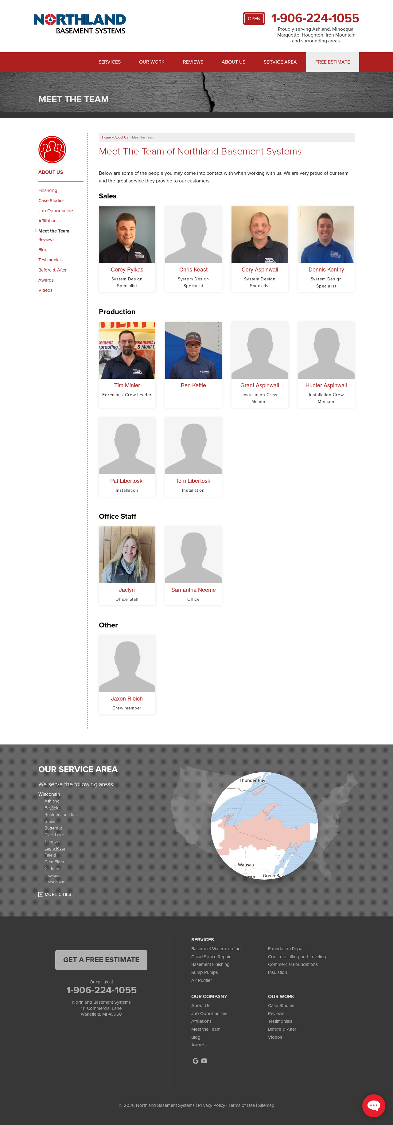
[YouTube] (204, 1060)
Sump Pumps (204, 972)
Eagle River (55, 848)
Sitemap (266, 1105)
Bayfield (52, 808)
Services (110, 62)
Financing (47, 190)
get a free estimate (101, 959)
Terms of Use (241, 1105)
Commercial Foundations (293, 964)
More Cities (58, 894)
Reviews (193, 62)
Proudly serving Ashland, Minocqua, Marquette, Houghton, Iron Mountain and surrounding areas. (316, 35)
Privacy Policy (211, 1105)
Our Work (152, 62)
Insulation (277, 972)
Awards (46, 280)
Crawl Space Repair (211, 956)
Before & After (52, 270)
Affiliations (48, 221)
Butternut (53, 828)
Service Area (280, 62)
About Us (233, 62)
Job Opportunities (56, 210)
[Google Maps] (195, 1060)
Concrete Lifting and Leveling (297, 956)
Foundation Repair (286, 948)
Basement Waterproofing (216, 948)
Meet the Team (53, 231)
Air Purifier (201, 980)
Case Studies (51, 200)
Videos (45, 290)
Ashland (52, 801)
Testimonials (50, 260)
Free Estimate (332, 62)
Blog (43, 249)
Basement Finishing (210, 964)
